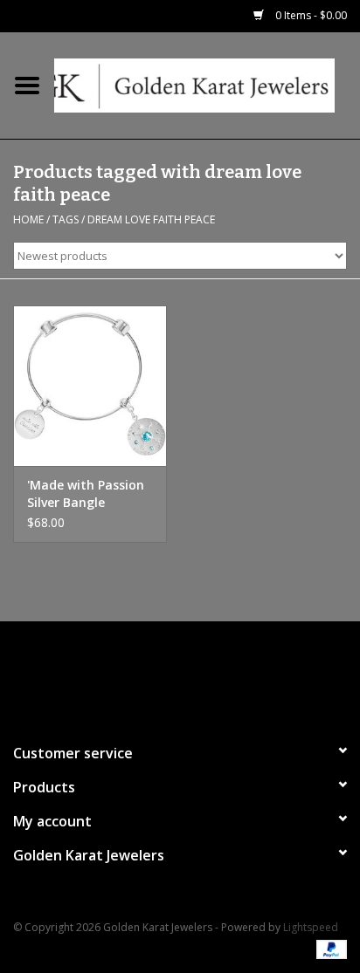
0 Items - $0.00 (310, 15)
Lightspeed (310, 927)
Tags (65, 219)
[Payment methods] (328, 949)
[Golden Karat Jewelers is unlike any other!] (207, 84)
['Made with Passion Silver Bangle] (90, 385)
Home (28, 219)
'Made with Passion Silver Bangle (85, 493)
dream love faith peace (151, 219)
